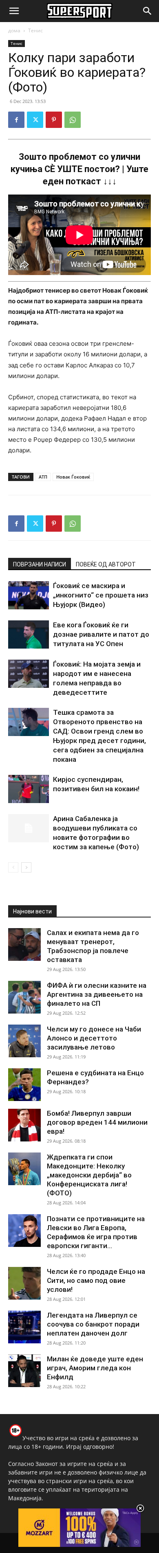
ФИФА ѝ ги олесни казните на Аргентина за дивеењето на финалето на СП (96, 994)
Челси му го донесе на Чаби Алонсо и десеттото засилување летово (94, 1038)
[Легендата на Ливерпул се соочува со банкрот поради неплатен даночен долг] (24, 1327)
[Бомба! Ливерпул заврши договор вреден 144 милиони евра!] (24, 1125)
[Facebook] (16, 120)
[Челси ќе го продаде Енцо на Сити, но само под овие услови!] (24, 1283)
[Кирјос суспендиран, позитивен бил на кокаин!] (28, 789)
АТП (43, 477)
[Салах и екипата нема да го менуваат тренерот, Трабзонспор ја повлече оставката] (24, 944)
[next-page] (26, 867)
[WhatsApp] (72, 120)
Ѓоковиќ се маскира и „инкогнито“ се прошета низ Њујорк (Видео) (100, 595)
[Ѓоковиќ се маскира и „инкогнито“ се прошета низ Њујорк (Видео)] (28, 595)
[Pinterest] (54, 120)
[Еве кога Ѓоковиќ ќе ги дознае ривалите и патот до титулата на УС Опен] (28, 634)
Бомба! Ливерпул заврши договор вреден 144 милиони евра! (97, 1122)
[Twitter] (35, 120)
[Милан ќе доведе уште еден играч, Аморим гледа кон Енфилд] (24, 1370)
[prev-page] (13, 867)
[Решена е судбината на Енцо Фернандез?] (24, 1084)
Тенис (35, 30)
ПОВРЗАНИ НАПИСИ (39, 564)
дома (14, 30)
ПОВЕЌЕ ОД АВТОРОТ (106, 564)
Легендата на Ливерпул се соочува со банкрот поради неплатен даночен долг (93, 1324)
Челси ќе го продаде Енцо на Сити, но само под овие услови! (96, 1280)
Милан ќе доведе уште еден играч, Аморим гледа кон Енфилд (95, 1368)
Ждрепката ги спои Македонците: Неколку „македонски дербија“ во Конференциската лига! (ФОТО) (89, 1175)
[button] (14, 11)
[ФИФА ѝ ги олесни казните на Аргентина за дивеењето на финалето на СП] (24, 997)
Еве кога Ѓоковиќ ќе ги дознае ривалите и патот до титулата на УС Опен (101, 634)
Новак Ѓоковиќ (73, 477)
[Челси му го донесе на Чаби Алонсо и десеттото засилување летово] (24, 1041)
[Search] (147, 11)
